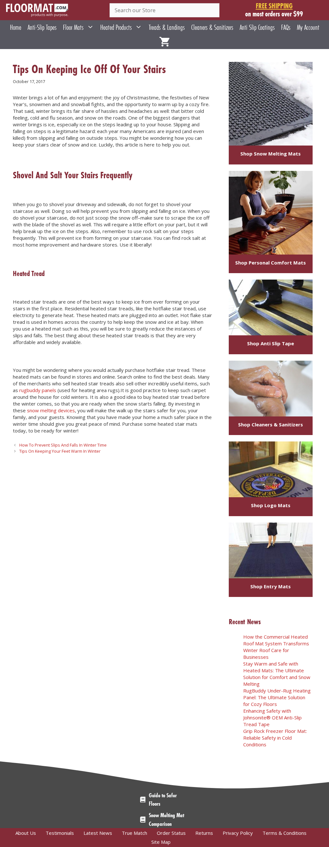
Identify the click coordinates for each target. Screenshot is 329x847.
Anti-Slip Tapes (42, 27)
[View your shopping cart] (164, 42)
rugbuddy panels (37, 390)
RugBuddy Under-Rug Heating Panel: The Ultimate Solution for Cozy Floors (277, 697)
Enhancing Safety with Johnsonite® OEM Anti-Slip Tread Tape (272, 717)
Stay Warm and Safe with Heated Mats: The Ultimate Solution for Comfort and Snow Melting (276, 673)
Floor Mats (73, 27)
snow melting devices (51, 410)
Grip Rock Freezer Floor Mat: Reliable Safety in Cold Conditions (275, 738)
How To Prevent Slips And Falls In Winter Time (63, 445)
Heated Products (116, 27)
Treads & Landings (167, 27)
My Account (308, 27)
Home (15, 27)
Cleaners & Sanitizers (212, 27)
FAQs (285, 27)
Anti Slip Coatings (257, 27)
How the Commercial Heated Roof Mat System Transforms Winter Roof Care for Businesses (276, 646)
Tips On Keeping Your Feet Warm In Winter (60, 451)
